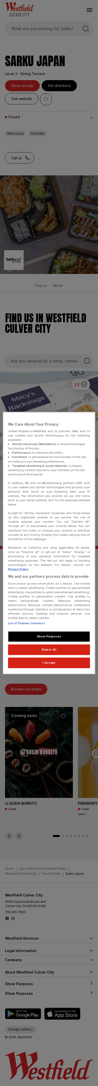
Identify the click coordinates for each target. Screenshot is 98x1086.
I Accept (49, 662)
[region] (49, 543)
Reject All (49, 649)
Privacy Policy (18, 569)
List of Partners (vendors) (26, 623)
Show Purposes (49, 636)
